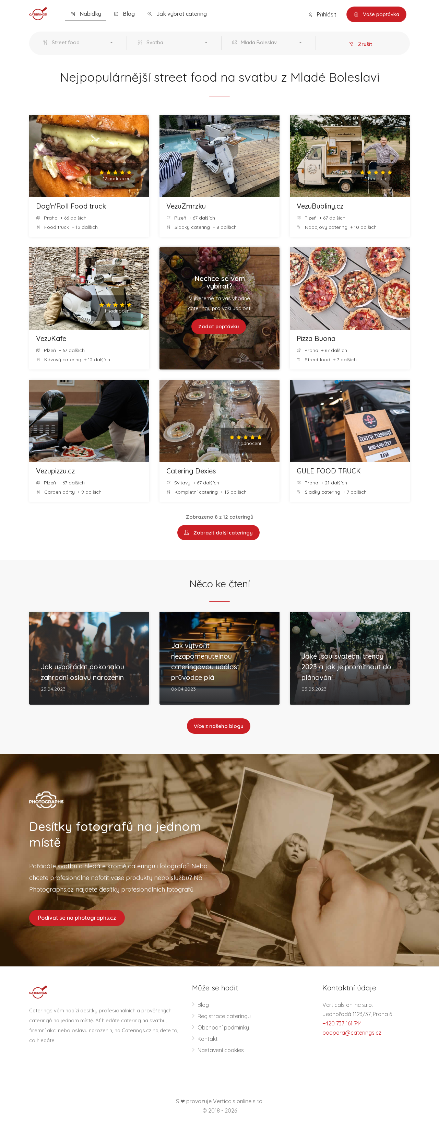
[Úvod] (38, 13)
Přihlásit (326, 14)
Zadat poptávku (218, 326)
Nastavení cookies (221, 1050)
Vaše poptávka (380, 14)
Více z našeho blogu (219, 726)
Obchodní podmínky (223, 1027)
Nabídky (89, 13)
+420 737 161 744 (342, 1023)
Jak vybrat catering (181, 13)
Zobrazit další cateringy (222, 532)
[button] (79, 43)
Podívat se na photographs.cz (77, 917)
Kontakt (208, 1038)
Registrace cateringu (224, 1016)
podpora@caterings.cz (351, 1032)
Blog (128, 13)
